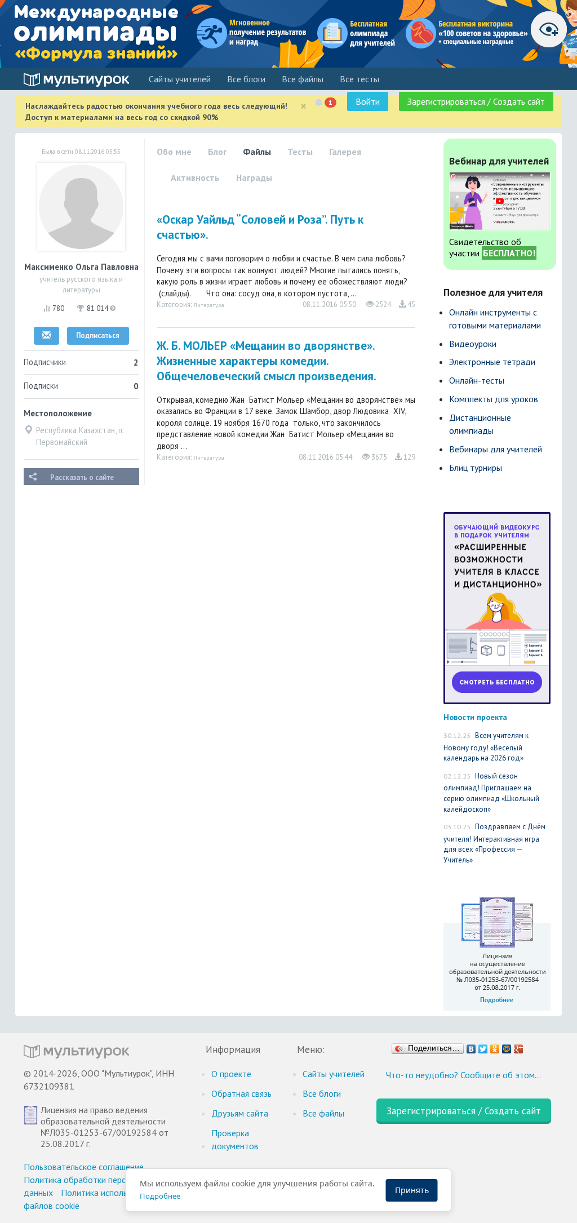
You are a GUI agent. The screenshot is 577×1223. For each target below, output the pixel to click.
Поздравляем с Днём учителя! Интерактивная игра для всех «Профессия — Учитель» (494, 843)
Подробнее (160, 1196)
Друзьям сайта (239, 1113)
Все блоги (246, 79)
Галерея (345, 151)
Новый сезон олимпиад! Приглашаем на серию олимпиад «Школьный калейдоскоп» (491, 792)
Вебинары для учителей (495, 449)
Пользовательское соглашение (84, 1166)
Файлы (257, 151)
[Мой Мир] (507, 1046)
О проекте (231, 1073)
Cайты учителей (180, 79)
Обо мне (174, 151)
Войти (368, 101)
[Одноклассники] (495, 1046)
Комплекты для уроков (493, 398)
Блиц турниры (475, 467)
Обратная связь (241, 1093)
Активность (195, 177)
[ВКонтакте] (471, 1046)
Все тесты (359, 79)
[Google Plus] (519, 1046)
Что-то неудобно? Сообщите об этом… (463, 1074)
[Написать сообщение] (46, 336)
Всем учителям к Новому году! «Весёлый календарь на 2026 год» (486, 747)
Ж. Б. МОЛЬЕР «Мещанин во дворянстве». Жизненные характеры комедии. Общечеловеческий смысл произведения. (266, 361)
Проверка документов (235, 1139)
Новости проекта (475, 716)
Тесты (300, 151)
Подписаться (97, 335)
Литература (208, 305)
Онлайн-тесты (476, 380)
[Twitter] (483, 1046)
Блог (217, 151)
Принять (412, 1190)
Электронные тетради (492, 361)
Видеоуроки (472, 343)
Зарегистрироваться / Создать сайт (476, 101)
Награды (254, 177)
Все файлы (302, 79)
